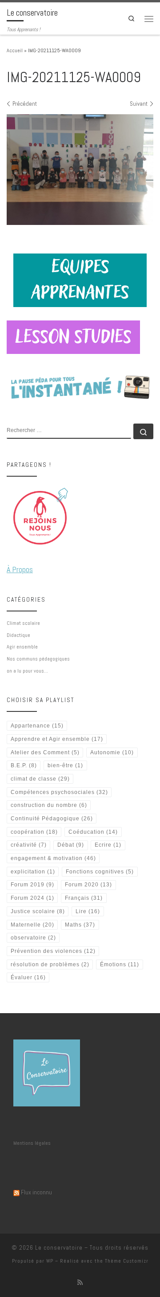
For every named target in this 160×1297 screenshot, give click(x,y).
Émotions (119, 964)
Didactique (18, 635)
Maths (80, 925)
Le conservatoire (59, 1247)
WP (49, 1261)
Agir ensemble (22, 646)
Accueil (15, 50)
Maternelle (32, 925)
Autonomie (112, 752)
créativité (29, 845)
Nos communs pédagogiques (38, 658)
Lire (88, 911)
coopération (34, 832)
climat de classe (40, 779)
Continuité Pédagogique (52, 818)
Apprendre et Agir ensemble (57, 739)
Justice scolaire (38, 911)
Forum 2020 (88, 884)
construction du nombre (49, 805)
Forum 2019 (32, 884)
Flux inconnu (36, 1192)
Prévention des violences (53, 951)
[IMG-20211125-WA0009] (80, 169)
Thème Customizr (126, 1261)
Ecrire (108, 845)
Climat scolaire (23, 623)
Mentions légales (32, 1143)
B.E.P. (24, 765)
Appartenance (37, 726)
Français (84, 898)
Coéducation (93, 832)
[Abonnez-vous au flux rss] (80, 1283)
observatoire (33, 938)
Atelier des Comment (45, 752)
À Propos (20, 569)
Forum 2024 (32, 898)
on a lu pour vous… (27, 670)
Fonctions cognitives (100, 872)
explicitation (33, 872)
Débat (70, 845)
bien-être (65, 765)
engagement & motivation (53, 858)
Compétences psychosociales (59, 792)
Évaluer (28, 977)
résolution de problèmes (50, 964)
